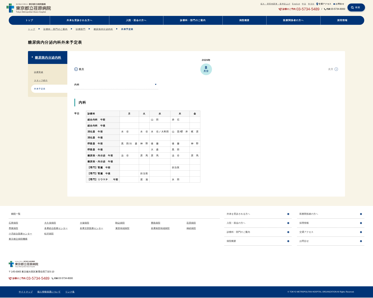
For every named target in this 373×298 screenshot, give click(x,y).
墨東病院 (13, 228)
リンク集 (70, 292)
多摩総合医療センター (56, 228)
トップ (29, 20)
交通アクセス (325, 4)
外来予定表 (39, 89)
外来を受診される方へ (79, 20)
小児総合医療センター (20, 233)
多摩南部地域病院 (160, 228)
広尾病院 (13, 223)
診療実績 (38, 72)
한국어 (311, 4)
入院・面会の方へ (136, 20)
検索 (357, 7)
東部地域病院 (122, 228)
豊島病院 (155, 223)
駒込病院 (120, 223)
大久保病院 (50, 223)
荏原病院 (191, 223)
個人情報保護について (49, 292)
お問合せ (340, 4)
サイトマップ (26, 292)
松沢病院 (49, 233)
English (296, 4)
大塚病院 (84, 223)
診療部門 (80, 29)
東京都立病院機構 (18, 239)
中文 (304, 4)
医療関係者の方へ (293, 20)
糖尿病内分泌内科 (103, 29)
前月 (81, 69)
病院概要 (244, 20)
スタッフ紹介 (41, 80)
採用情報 (342, 20)
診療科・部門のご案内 (193, 20)
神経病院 (191, 228)
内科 (76, 84)
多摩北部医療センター (91, 228)
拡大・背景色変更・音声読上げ (275, 4)
